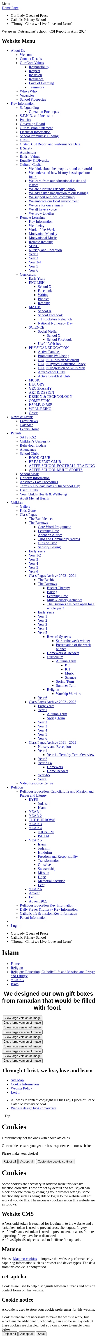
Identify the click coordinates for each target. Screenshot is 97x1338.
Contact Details (31, 59)
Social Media (47, 331)
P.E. (68, 665)
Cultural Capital (31, 164)
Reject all (10, 1161)
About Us (18, 50)
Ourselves (45, 865)
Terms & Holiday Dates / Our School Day (50, 486)
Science (70, 677)
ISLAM (43, 836)
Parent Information (33, 917)
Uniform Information (35, 478)
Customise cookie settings (55, 1161)
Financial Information (35, 132)
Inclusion (35, 75)
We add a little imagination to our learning (58, 193)
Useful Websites (49, 344)
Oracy (33, 413)
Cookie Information (25, 1084)
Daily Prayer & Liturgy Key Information (49, 909)
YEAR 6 (35, 889)
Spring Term (65, 681)
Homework (55, 767)
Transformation (49, 860)
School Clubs (29, 453)
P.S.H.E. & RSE (40, 405)
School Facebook (50, 315)
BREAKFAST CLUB (45, 462)
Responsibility (39, 67)
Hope (42, 877)
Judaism (43, 803)
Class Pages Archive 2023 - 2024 (52, 576)
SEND (34, 246)
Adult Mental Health (34, 498)
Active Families (49, 352)
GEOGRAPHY (40, 388)
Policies (25, 120)
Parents (16, 433)
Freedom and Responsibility (58, 856)
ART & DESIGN (41, 392)
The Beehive (47, 580)
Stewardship (46, 869)
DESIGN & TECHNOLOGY (50, 396)
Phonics (43, 299)
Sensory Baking (49, 547)
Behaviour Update (33, 445)
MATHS (35, 307)
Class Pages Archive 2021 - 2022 (52, 742)
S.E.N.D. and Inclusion (36, 116)
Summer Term (66, 685)
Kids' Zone (28, 510)
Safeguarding (29, 107)
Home (15, 964)
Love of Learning (41, 83)
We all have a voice (43, 209)
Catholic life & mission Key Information (48, 913)
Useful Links (29, 490)
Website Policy (21, 1088)
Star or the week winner (73, 641)
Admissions (28, 152)
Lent (41, 885)
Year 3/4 (35, 262)
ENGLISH (37, 282)
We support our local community (52, 197)
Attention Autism (50, 535)
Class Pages (28, 514)
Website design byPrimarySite (33, 1108)
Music (69, 673)
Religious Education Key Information (46, 905)
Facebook (45, 291)
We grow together (41, 213)
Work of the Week (42, 230)
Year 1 (33, 254)
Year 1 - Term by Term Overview (71, 755)
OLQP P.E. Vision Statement (58, 360)
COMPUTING (40, 401)
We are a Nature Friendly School (52, 189)
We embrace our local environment (54, 201)
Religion (53, 689)
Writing (43, 295)
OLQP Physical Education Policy (61, 364)
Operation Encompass (44, 112)
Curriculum (28, 274)
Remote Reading (41, 242)
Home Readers (57, 771)
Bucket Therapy (58, 588)
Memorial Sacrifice (51, 881)
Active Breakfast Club (54, 376)
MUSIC (34, 380)
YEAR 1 (35, 812)
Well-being (36, 225)
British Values (30, 156)
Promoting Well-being (53, 356)
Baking (52, 592)
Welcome (26, 55)
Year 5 (33, 266)
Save (41, 1334)
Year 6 (33, 270)
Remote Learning (32, 217)
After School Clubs (51, 372)
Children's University (35, 441)
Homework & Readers (63, 653)
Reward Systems (59, 637)
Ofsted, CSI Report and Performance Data (50, 144)
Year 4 (33, 563)
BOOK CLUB (39, 457)
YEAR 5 (35, 840)
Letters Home (29, 429)
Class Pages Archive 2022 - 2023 (52, 702)
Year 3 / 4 (45, 763)
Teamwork (36, 87)
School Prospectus (33, 99)
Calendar (26, 425)
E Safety (26, 148)
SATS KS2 (28, 437)
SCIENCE (36, 327)
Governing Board (32, 124)
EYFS (33, 799)
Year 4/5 (44, 775)
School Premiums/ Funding (39, 136)
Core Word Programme (54, 527)
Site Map (17, 1080)
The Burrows (38, 523)
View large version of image (23, 1018)
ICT (68, 669)
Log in (15, 926)
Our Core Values (32, 63)
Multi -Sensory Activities (64, 600)
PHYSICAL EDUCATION (49, 348)
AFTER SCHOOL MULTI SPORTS (56, 470)
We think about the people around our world (60, 169)
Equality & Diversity (34, 160)
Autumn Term (66, 661)
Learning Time (48, 531)
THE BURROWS (42, 820)
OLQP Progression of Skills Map (61, 368)
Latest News (29, 421)
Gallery (25, 506)
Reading (44, 303)
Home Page (10, 8)
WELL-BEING (40, 409)
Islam (42, 808)
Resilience (36, 79)
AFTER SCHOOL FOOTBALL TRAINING (62, 466)
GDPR (25, 140)
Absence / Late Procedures (39, 482)
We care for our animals (46, 205)
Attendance (28, 449)
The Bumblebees (41, 519)
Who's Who (28, 91)
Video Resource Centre (36, 783)
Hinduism (45, 852)
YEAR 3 (35, 824)
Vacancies (27, 95)
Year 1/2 (35, 555)
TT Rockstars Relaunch (55, 319)
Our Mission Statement (36, 128)
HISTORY (37, 384)
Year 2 (33, 258)
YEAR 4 (35, 828)
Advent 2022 (38, 901)
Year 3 (33, 559)
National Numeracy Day (55, 323)
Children (17, 502)
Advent (34, 893)
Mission (43, 873)
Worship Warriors (68, 694)
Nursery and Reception (45, 250)
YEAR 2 (35, 816)
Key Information (23, 103)
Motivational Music (43, 238)
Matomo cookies (25, 1259)
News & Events (22, 417)
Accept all (26, 1161)
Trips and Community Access (59, 539)
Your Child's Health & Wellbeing (43, 494)
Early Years (37, 278)
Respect (34, 71)
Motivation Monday (43, 234)
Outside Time (47, 543)
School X (44, 287)
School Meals (29, 474)
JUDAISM (46, 832)
